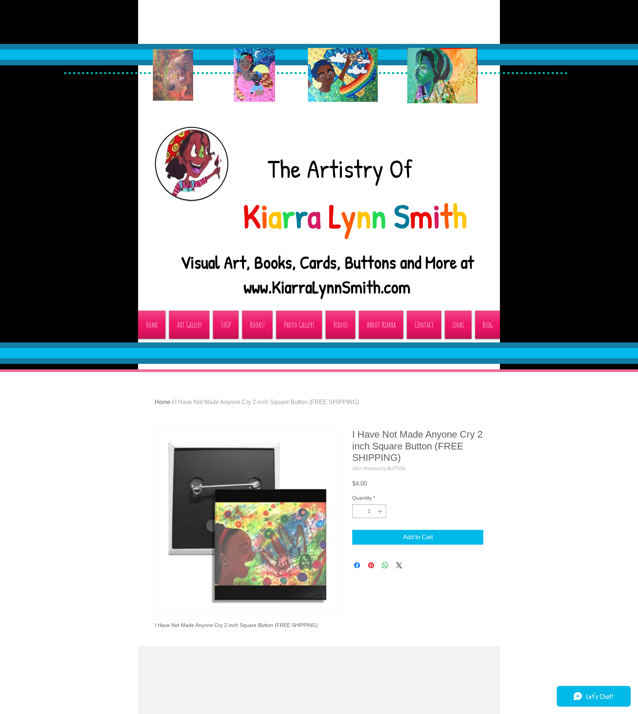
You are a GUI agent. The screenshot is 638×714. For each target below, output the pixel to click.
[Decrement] (358, 511)
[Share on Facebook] (357, 565)
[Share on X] (399, 565)
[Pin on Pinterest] (371, 565)
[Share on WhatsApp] (385, 565)
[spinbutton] (369, 511)
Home (163, 402)
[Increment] (380, 511)
